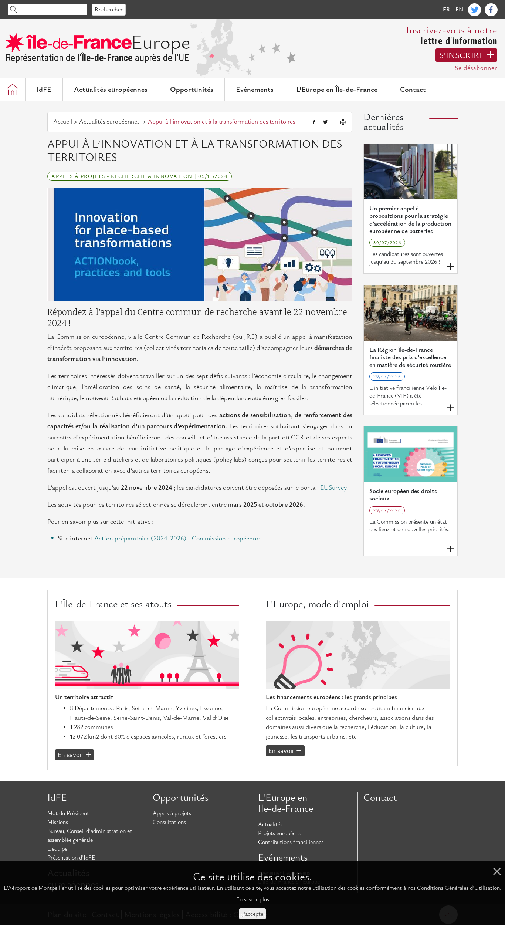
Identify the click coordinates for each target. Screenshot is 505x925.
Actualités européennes (111, 89)
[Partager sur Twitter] (325, 122)
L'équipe (57, 849)
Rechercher (109, 9)
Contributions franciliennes (290, 842)
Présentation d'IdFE (71, 857)
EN (459, 9)
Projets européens (279, 833)
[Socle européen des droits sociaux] (410, 454)
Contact (413, 89)
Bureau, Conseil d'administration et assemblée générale (89, 835)
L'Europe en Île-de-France (336, 89)
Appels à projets (172, 813)
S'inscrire (461, 55)
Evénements (255, 89)
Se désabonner (476, 68)
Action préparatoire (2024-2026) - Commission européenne (177, 538)
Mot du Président (68, 813)
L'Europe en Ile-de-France (285, 803)
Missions (57, 822)
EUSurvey (333, 488)
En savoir (71, 755)
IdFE (44, 89)
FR (446, 9)
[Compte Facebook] (491, 9)
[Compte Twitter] (474, 9)
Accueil (62, 121)
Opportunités (191, 89)
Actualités (270, 824)
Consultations (169, 822)
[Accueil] (12, 89)
